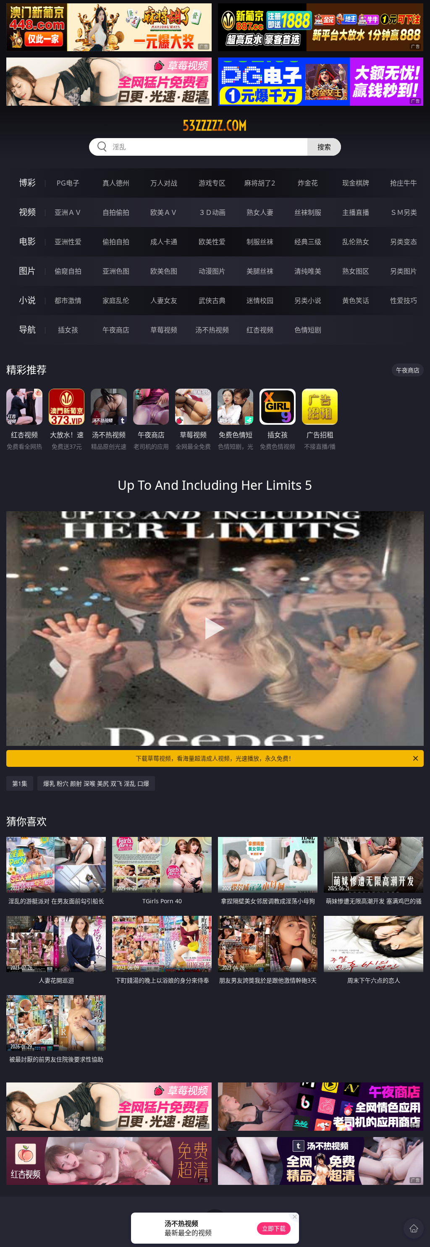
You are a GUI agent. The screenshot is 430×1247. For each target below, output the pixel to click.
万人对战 (163, 183)
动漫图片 (212, 271)
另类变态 (403, 241)
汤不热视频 (212, 330)
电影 (27, 241)
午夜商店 (115, 330)
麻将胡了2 (259, 183)
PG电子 (68, 183)
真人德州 (115, 183)
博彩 (27, 182)
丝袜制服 (307, 212)
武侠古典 (212, 300)
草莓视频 (163, 330)
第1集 (19, 783)
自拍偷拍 (115, 212)
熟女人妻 (259, 212)
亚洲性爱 (68, 241)
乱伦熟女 (355, 241)
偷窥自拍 (68, 271)
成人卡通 (163, 241)
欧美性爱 (212, 241)
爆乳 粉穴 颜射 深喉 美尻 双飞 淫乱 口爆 (96, 783)
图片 (27, 271)
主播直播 (355, 212)
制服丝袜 (259, 241)
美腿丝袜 (259, 271)
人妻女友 (163, 300)
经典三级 (307, 241)
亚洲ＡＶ (68, 212)
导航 (27, 329)
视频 (27, 212)
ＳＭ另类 (403, 212)
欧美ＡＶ (163, 212)
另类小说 (307, 300)
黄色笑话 (355, 300)
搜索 (324, 147)
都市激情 (68, 300)
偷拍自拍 (115, 241)
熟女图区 (355, 271)
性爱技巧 (403, 300)
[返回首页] (414, 1228)
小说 (27, 300)
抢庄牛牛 (403, 183)
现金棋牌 (355, 183)
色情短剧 (307, 330)
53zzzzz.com (215, 125)
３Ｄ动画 (212, 212)
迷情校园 (259, 300)
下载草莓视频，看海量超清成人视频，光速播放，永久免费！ (215, 758)
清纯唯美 (307, 271)
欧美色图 (163, 271)
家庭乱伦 (115, 300)
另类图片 (403, 271)
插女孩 (68, 330)
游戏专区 (212, 183)
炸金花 (308, 183)
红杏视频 (259, 330)
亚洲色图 (115, 271)
